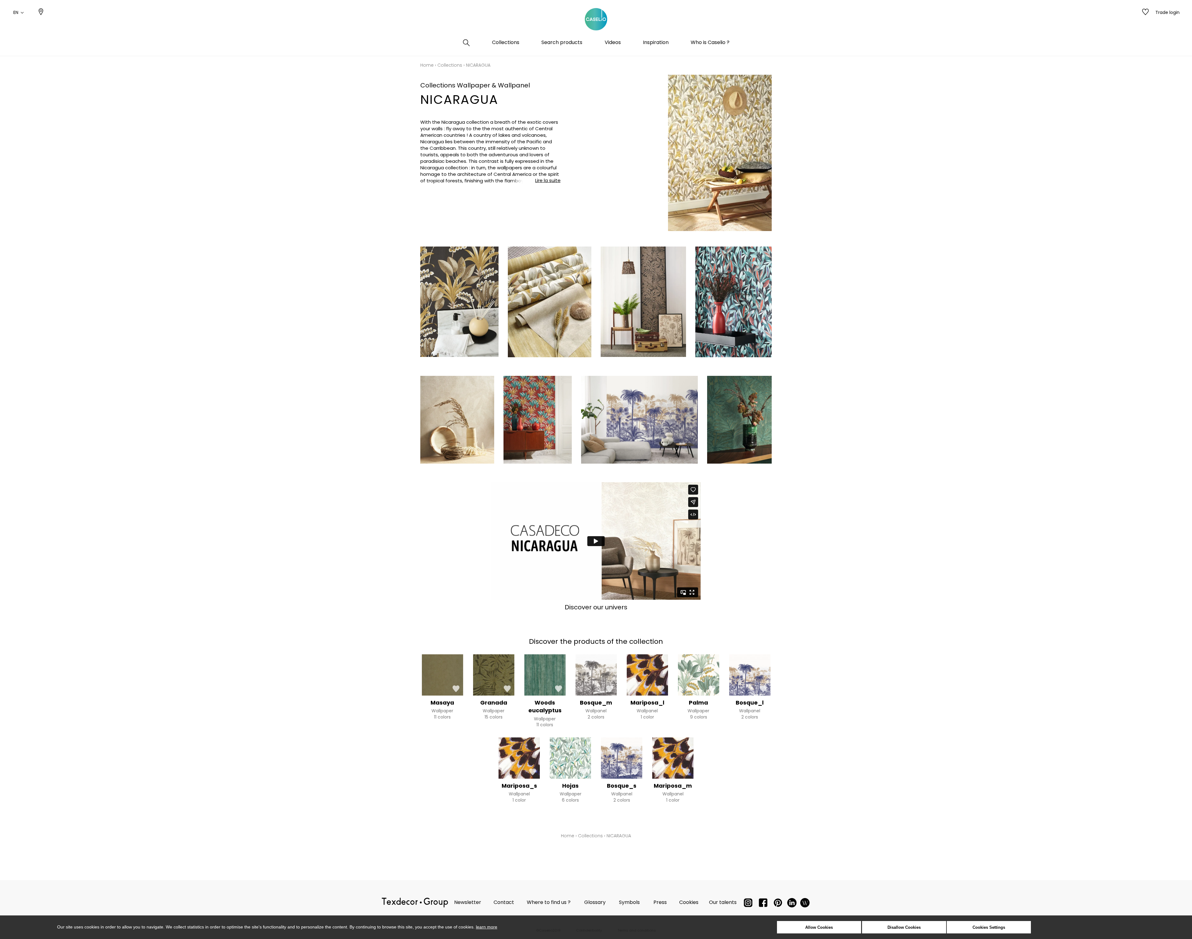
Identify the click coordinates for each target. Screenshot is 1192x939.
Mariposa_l (647, 702)
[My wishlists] (1145, 12)
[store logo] (596, 19)
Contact (504, 902)
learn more (486, 926)
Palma (698, 702)
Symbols (629, 902)
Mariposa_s (519, 786)
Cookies (688, 902)
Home (427, 65)
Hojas (570, 786)
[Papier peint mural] (805, 904)
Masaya (442, 702)
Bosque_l (750, 702)
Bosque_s (621, 786)
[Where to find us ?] (41, 12)
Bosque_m (596, 702)
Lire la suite (548, 180)
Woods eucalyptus (545, 706)
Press (660, 902)
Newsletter (467, 902)
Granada (493, 702)
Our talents (723, 902)
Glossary (595, 902)
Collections (449, 65)
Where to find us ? (549, 902)
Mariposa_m (673, 786)
